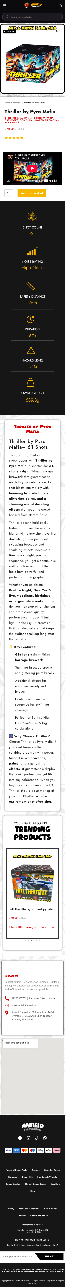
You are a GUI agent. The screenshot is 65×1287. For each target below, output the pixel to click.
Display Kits (26, 1177)
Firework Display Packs (16, 1170)
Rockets (35, 1170)
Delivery (22, 1215)
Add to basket (32, 193)
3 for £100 (11, 118)
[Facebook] (20, 1138)
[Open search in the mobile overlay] (32, 17)
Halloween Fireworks (44, 120)
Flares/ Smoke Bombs (35, 1183)
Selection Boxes (52, 1170)
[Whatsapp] (45, 1138)
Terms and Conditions (29, 1208)
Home (7, 102)
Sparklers (55, 1183)
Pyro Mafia (12, 122)
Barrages (17, 102)
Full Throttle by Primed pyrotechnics (35, 909)
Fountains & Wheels (47, 1177)
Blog (32, 1190)
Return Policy (50, 1208)
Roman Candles (12, 1183)
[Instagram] (28, 1138)
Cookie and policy (39, 1215)
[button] (57, 31)
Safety (11, 1208)
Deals (24, 120)
